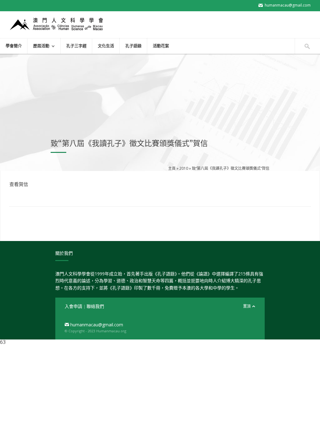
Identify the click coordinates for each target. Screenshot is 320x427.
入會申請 (74, 306)
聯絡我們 (95, 306)
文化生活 (106, 45)
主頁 (172, 168)
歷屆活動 (38, 46)
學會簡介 (14, 45)
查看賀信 (18, 184)
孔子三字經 (76, 45)
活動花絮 (161, 45)
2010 (183, 168)
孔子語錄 (133, 45)
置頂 (247, 306)
